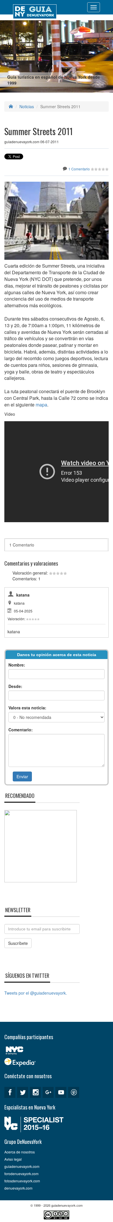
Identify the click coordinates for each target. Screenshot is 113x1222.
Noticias (26, 106)
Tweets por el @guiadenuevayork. (35, 993)
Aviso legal (13, 1159)
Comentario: (20, 730)
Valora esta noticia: (27, 708)
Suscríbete (18, 943)
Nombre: (16, 665)
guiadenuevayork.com (21, 1166)
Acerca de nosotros (19, 1151)
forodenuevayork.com (21, 1173)
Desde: (15, 686)
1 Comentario (79, 168)
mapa (41, 404)
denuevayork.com (18, 1188)
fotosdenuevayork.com (22, 1180)
